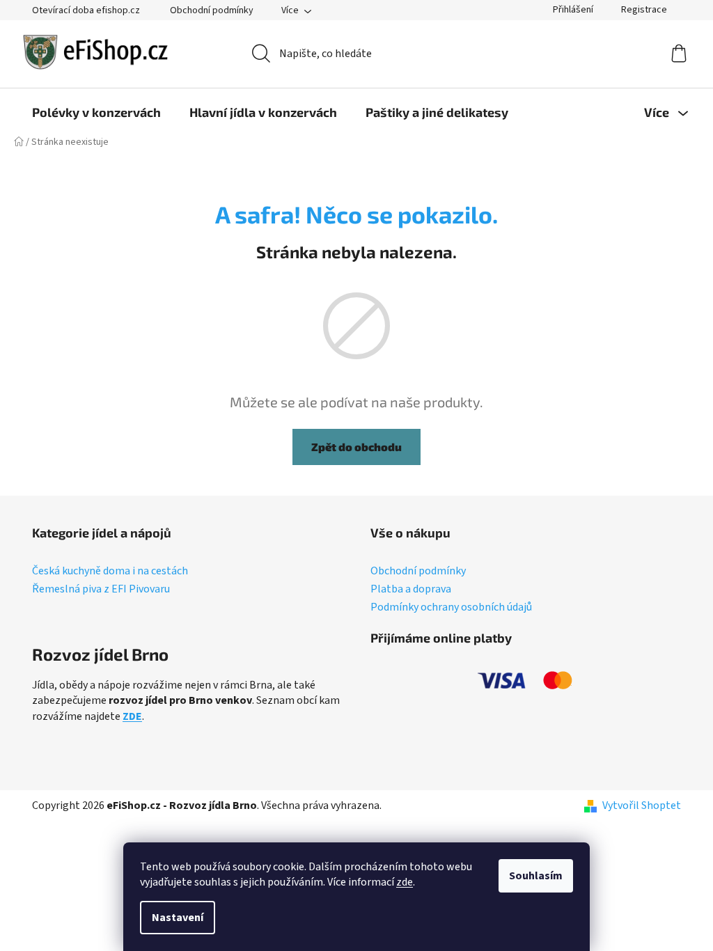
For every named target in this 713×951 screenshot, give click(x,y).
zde (404, 882)
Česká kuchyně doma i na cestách (110, 571)
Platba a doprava (410, 589)
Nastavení (177, 917)
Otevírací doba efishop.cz (86, 10)
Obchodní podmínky (211, 10)
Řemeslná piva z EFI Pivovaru (101, 589)
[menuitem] (96, 112)
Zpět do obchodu (356, 446)
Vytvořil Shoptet (641, 805)
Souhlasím (536, 875)
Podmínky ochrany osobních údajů (451, 608)
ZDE (132, 716)
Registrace (644, 10)
